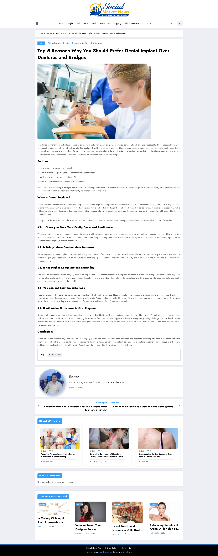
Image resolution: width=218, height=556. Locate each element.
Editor (68, 43)
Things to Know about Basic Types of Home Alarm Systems (142, 406)
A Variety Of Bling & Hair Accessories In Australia (51, 520)
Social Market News (106, 552)
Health (78, 23)
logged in (52, 482)
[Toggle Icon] (37, 23)
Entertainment (104, 23)
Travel (93, 23)
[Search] (172, 24)
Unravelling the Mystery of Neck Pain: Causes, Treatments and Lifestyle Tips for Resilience (107, 455)
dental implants (55, 43)
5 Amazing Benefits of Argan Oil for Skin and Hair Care (164, 527)
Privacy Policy (111, 548)
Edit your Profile (111, 382)
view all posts (75, 388)
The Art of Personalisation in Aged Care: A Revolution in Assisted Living (58, 455)
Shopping (117, 23)
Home (60, 23)
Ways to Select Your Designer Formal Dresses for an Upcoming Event (88, 527)
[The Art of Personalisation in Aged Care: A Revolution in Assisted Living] (60, 438)
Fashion (42, 504)
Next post (115, 403)
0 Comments (97, 43)
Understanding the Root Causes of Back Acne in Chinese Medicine (155, 455)
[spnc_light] (180, 23)
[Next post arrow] (180, 406)
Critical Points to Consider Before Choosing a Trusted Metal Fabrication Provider (75, 408)
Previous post (101, 403)
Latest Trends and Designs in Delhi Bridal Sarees (127, 528)
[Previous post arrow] (38, 406)
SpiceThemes (127, 552)
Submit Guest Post (132, 23)
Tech (86, 23)
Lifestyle (69, 23)
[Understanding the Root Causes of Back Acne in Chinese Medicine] (158, 438)
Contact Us (147, 23)
